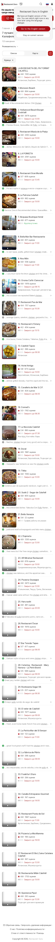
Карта (35, 53)
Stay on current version (33, 35)
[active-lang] (47, 4)
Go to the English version (33, 29)
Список (13, 53)
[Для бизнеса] (21, 4)
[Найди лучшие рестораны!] (9, 4)
